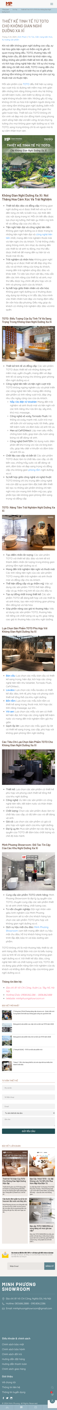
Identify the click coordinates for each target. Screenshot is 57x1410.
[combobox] (53, 1387)
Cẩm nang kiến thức (43, 37)
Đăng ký (50, 1266)
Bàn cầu (10, 675)
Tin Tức (31, 37)
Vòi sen (10, 711)
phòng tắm (34, 469)
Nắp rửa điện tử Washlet (23, 401)
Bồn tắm (10, 700)
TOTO (26, 84)
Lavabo (10, 690)
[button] (51, 4)
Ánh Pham (22, 37)
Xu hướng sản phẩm (10, 39)
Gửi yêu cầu (28, 1131)
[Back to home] (9, 4)
